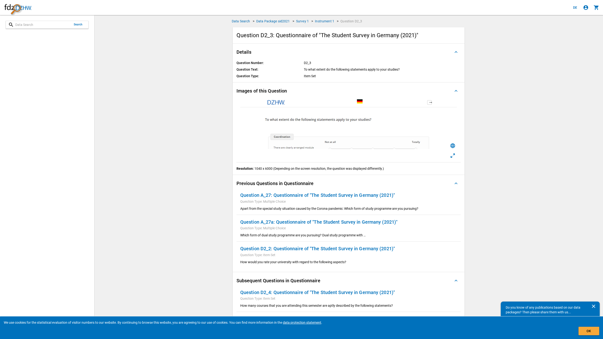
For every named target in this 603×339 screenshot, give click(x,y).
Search (78, 24)
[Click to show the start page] (18, 7)
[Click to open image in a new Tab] (452, 155)
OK (589, 331)
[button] (348, 52)
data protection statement (302, 322)
